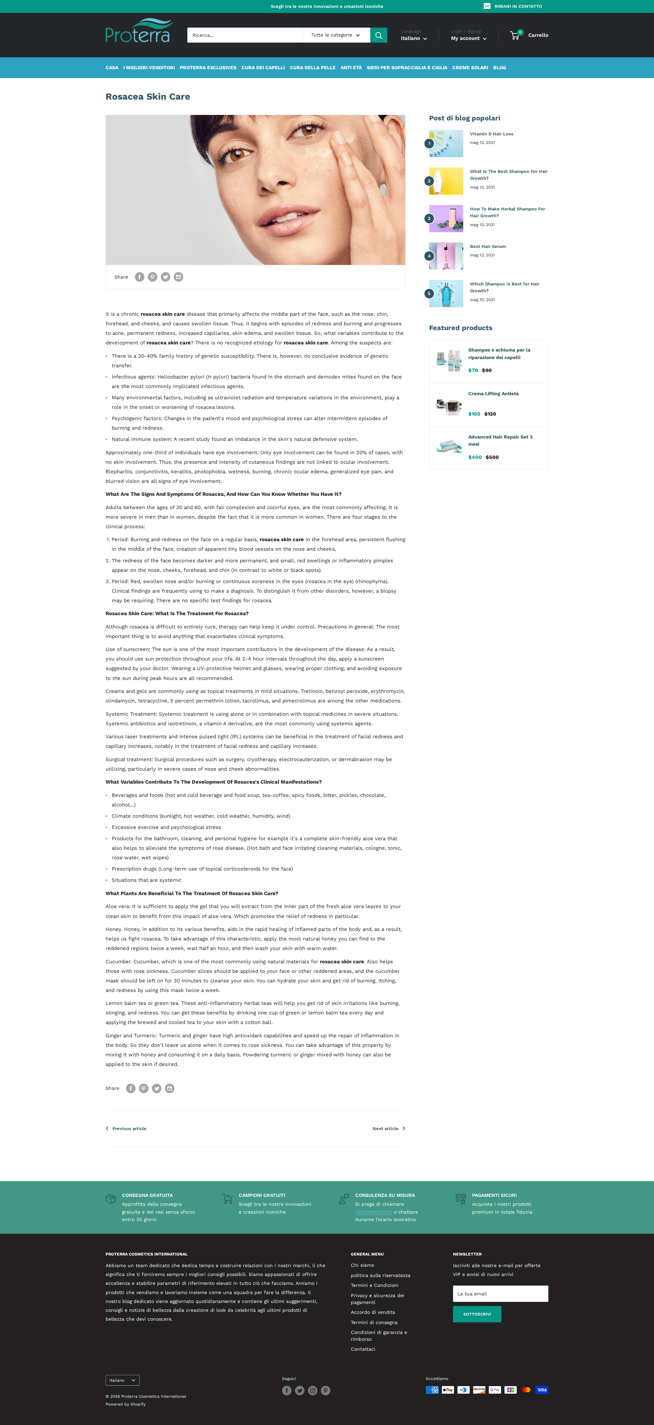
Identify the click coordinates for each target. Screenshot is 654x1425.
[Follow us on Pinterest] (325, 1390)
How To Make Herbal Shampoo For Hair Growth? (507, 212)
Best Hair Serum (488, 246)
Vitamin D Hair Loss (491, 133)
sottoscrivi (477, 1314)
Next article (386, 1128)
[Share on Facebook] (139, 277)
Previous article (129, 1128)
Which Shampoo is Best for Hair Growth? (505, 287)
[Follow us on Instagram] (312, 1390)
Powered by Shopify (125, 1404)
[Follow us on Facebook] (287, 1390)
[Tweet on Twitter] (165, 277)
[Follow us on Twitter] (300, 1390)
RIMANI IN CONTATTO (518, 6)
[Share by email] (178, 277)
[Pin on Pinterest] (152, 277)
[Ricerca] (378, 35)
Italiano (116, 1380)
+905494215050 (373, 1212)
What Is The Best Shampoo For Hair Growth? (509, 175)
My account (466, 38)
